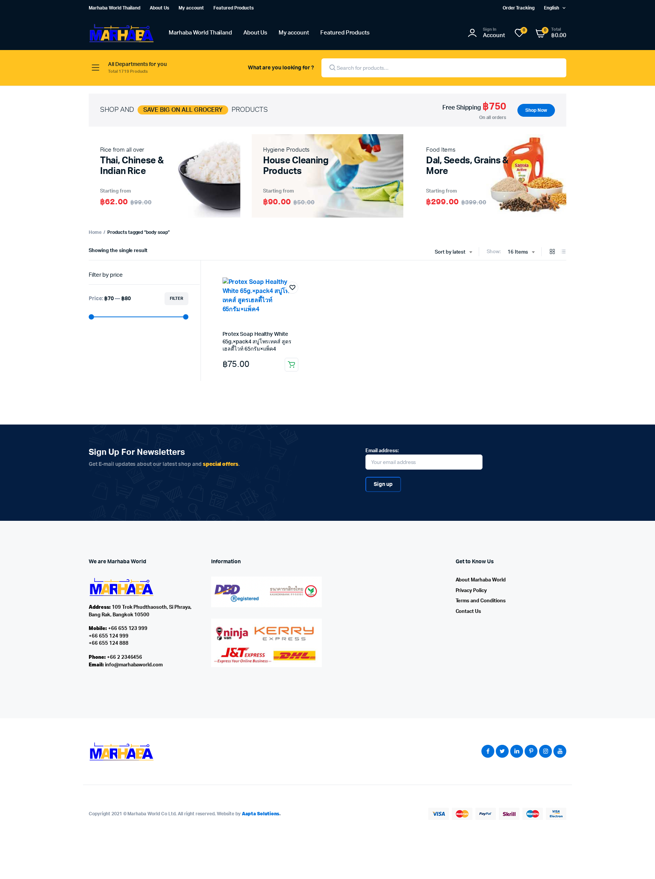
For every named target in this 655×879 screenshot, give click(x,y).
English (551, 8)
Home (95, 232)
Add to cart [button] (291, 364)
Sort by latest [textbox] (450, 252)
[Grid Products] (552, 252)
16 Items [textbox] (518, 252)
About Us (159, 8)
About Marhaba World (481, 580)
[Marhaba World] (121, 33)
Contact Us (468, 611)
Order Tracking (519, 8)
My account (191, 8)
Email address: (382, 450)
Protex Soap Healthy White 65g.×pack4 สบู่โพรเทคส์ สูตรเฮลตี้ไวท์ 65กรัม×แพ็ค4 (257, 342)
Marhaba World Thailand (114, 8)
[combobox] (453, 252)
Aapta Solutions (261, 813)
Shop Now (536, 110)
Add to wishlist (292, 288)
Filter (176, 298)
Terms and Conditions (481, 601)
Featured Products (233, 8)
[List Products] (563, 252)
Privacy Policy (471, 590)
